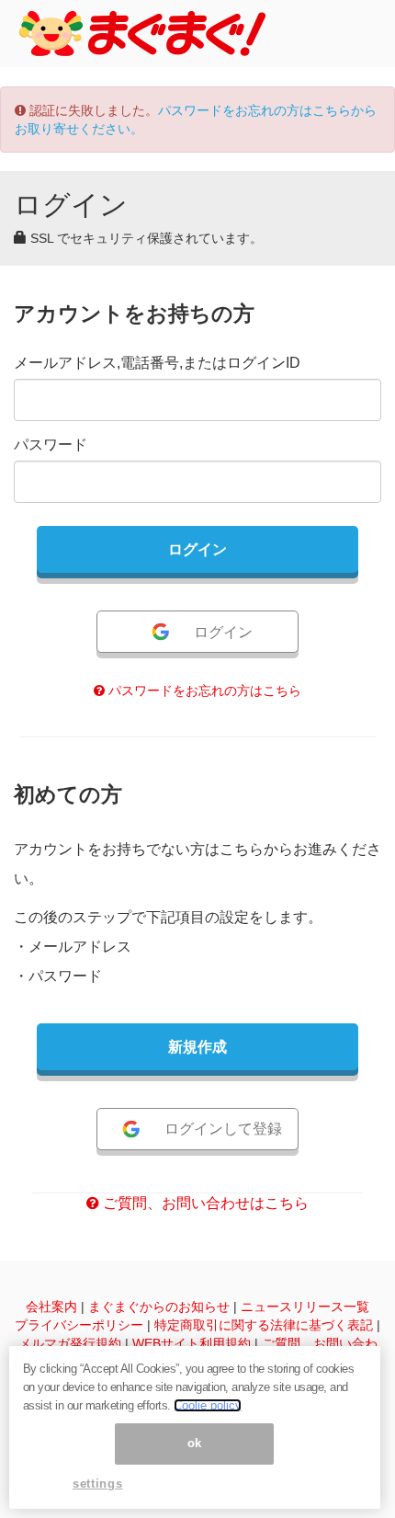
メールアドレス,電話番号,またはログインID (157, 363)
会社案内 (51, 1306)
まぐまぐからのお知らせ (159, 1306)
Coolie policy (208, 1405)
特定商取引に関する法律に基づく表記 (263, 1325)
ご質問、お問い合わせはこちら (204, 1203)
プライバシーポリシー (79, 1325)
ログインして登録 (223, 1128)
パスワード (50, 444)
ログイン (223, 632)
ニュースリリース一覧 (305, 1306)
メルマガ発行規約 (69, 1343)
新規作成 (197, 1047)
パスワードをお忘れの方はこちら (203, 690)
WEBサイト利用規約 (191, 1343)
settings (97, 1483)
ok (194, 1443)
